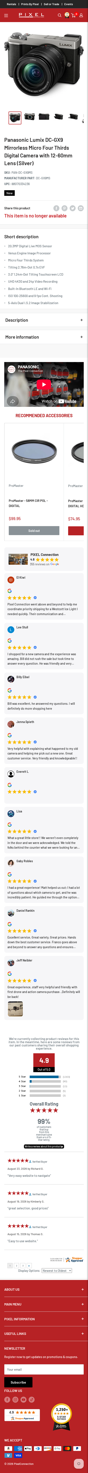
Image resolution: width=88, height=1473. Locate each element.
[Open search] (60, 15)
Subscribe (18, 1382)
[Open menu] (6, 15)
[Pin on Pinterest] (64, 208)
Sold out (34, 531)
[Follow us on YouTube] (23, 1399)
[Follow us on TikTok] (32, 1399)
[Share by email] (81, 208)
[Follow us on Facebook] (7, 1399)
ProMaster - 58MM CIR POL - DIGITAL (28, 503)
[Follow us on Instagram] (15, 1399)
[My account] (81, 15)
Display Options (29, 1270)
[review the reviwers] (9, 592)
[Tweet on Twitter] (73, 208)
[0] (73, 15)
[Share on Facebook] (56, 208)
